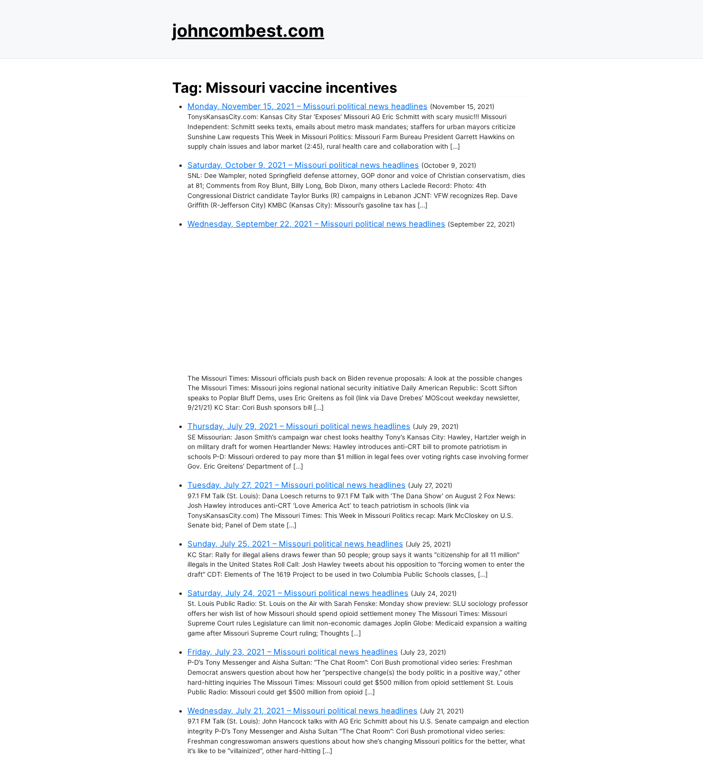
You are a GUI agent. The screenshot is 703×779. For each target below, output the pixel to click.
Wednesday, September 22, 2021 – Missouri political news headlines (316, 224)
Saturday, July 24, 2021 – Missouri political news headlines (297, 593)
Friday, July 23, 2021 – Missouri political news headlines (292, 652)
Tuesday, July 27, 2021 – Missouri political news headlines (296, 485)
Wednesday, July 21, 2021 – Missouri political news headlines (302, 710)
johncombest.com (248, 30)
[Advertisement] (359, 302)
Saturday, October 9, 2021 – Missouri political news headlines (303, 165)
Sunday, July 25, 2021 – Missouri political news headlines (295, 544)
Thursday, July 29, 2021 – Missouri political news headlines (298, 426)
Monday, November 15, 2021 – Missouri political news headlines (307, 106)
